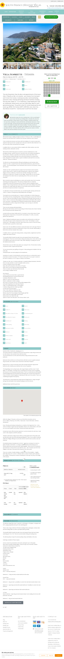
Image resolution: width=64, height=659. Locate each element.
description (6, 17)
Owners (51, 11)
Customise (43, 655)
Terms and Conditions (22, 623)
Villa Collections (31, 12)
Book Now (53, 102)
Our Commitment (21, 621)
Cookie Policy (21, 626)
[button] (22, 401)
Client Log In (53, 1)
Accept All (59, 655)
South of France (21, 12)
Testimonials (20, 628)
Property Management (8, 631)
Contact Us (56, 12)
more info (20, 20)
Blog (4, 619)
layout (21, 17)
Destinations (12, 11)
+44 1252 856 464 (52, 619)
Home (6, 11)
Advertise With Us (7, 629)
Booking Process (6, 627)
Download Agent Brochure (13, 602)
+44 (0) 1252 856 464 (56, 6)
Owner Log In (60, 1)
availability (8, 20)
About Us (5, 621)
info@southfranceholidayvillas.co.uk (55, 8)
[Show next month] (55, 78)
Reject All (51, 655)
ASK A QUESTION (52, 106)
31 (49, 95)
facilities (14, 17)
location (27, 17)
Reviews (31, 20)
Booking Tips (5, 625)
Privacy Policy (21, 624)
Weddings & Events (42, 12)
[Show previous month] (49, 78)
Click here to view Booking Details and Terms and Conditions (35, 486)
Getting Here (6, 623)
